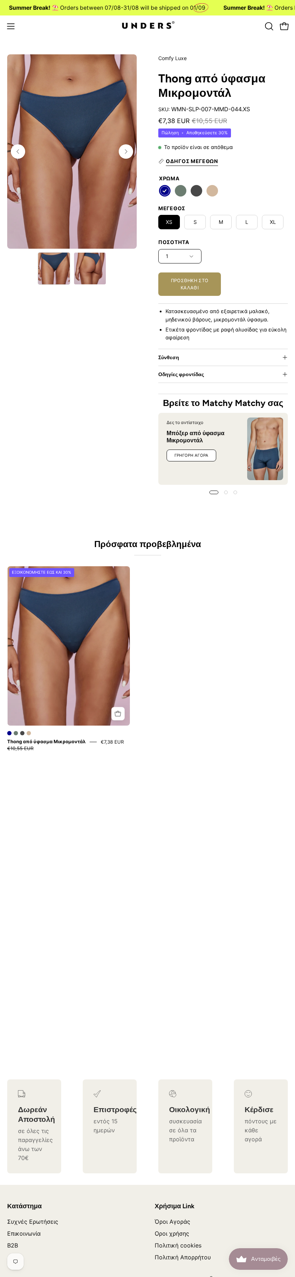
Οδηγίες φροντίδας (181, 374)
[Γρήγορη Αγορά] (117, 713)
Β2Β (12, 1245)
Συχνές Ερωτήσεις (32, 1221)
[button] (268, 26)
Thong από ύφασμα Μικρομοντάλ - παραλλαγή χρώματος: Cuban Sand (29, 733)
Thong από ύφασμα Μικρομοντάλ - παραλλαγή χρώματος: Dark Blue (9, 733)
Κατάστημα (24, 1206)
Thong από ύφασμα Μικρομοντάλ (46, 742)
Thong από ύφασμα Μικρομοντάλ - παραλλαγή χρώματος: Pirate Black (22, 733)
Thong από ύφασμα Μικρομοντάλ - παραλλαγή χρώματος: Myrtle (16, 733)
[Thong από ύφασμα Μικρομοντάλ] (54, 268)
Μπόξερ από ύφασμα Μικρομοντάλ (195, 437)
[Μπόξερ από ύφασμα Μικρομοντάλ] (265, 449)
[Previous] (18, 151)
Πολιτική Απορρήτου (183, 1257)
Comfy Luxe (172, 58)
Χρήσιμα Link (174, 1206)
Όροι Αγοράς (172, 1221)
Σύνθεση (168, 357)
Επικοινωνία (24, 1233)
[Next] (126, 151)
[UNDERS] (147, 26)
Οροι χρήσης (172, 1233)
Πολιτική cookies (178, 1245)
